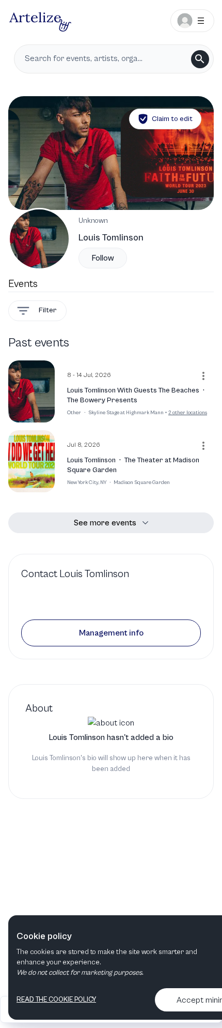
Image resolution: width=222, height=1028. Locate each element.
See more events (105, 522)
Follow (102, 258)
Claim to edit (172, 119)
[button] (111, 632)
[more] (203, 376)
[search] (200, 59)
